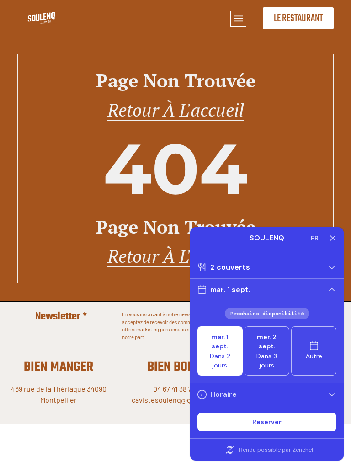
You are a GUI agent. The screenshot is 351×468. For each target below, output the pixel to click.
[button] (238, 19)
